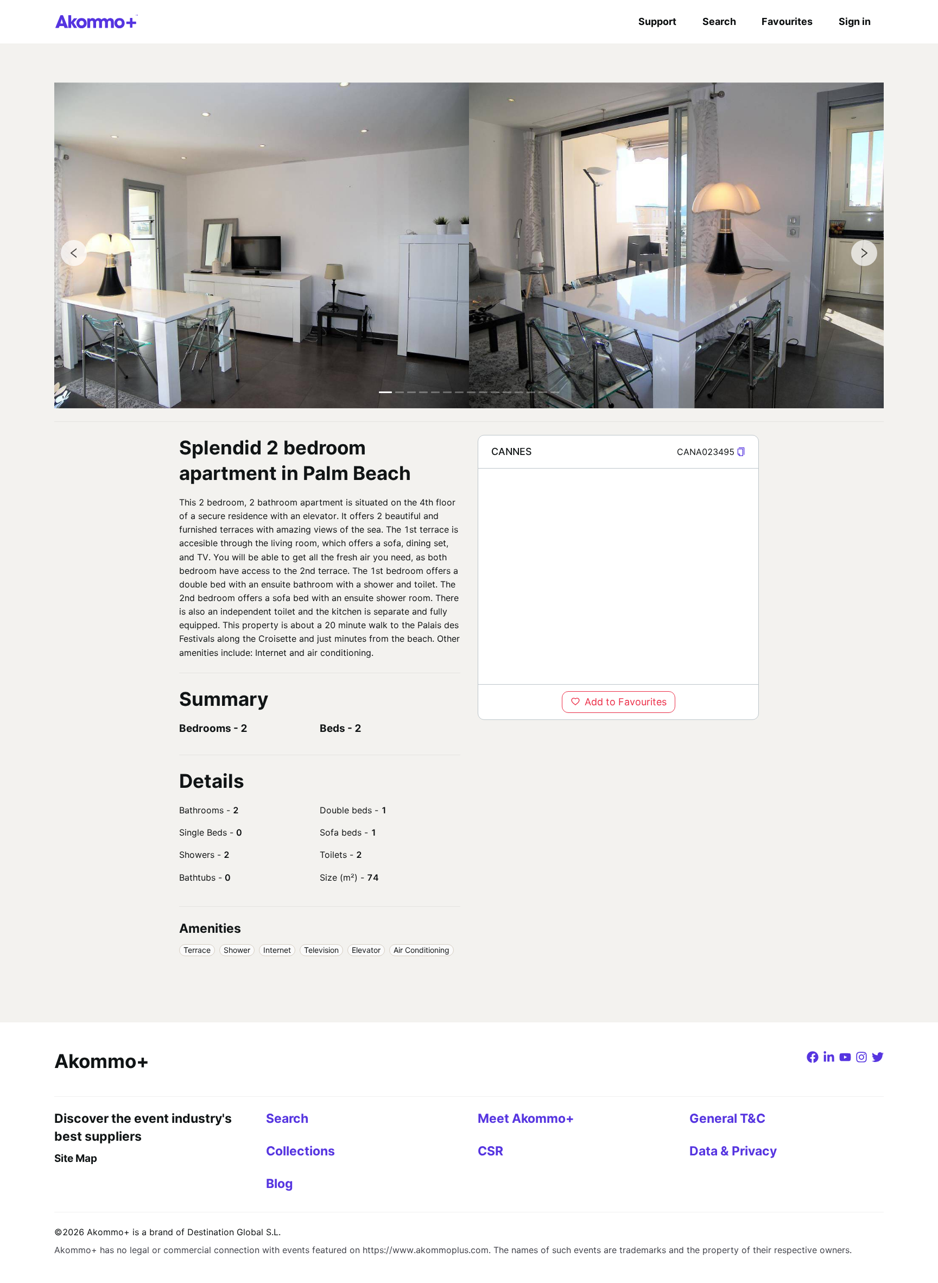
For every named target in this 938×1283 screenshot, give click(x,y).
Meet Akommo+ (526, 1118)
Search (719, 21)
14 (542, 392)
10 (495, 392)
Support (657, 21)
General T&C (727, 1118)
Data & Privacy (733, 1151)
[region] (618, 576)
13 (531, 392)
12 (519, 392)
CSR (490, 1151)
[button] (741, 452)
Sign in (855, 21)
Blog (279, 1183)
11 (507, 392)
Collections (300, 1151)
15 (554, 392)
